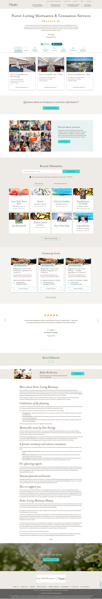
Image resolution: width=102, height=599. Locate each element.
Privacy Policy (41, 586)
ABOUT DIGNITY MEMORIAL (54, 1)
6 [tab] (52, 349)
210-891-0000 (72, 80)
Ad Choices (85, 586)
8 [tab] (56, 349)
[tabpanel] (51, 328)
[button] (89, 1)
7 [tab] (54, 349)
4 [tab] (48, 349)
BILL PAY (75, 1)
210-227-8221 (14, 82)
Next (96, 320)
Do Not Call (75, 586)
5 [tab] (50, 349)
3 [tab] (45, 349)
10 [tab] (60, 349)
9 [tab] (58, 349)
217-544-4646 (47, 377)
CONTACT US (67, 1)
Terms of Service (53, 586)
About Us (16, 586)
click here (44, 496)
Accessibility (65, 586)
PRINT (82, 1)
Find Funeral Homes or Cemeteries (73, 5)
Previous (5, 322)
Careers (32, 586)
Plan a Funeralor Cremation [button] (37, 5)
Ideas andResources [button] (87, 5)
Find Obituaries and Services (55, 5)
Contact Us (24, 586)
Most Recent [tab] (39, 183)
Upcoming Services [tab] (60, 183)
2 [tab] (43, 349)
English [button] (89, 1)
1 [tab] (41, 349)
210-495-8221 (43, 80)
